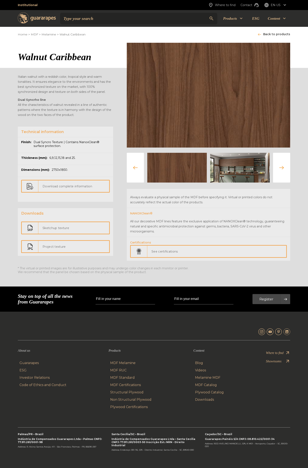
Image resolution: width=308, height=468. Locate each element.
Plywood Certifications (129, 407)
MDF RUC (118, 370)
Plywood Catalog (209, 392)
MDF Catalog (206, 385)
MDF (34, 34)
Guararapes (29, 363)
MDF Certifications (125, 385)
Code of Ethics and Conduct (42, 385)
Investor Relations (34, 378)
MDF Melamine (123, 363)
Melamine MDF (207, 378)
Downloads (204, 400)
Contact (246, 5)
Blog (199, 363)
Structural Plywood (127, 392)
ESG (255, 18)
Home (22, 34)
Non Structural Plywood (130, 400)
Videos (200, 370)
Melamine (48, 34)
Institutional (28, 5)
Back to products (276, 34)
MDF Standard (122, 378)
